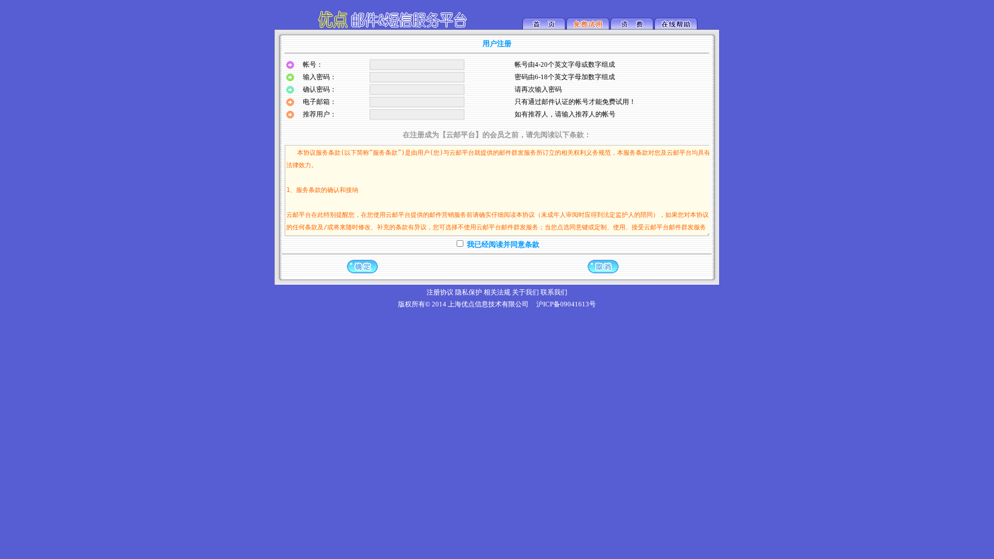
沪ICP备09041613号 (566, 304)
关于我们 (525, 292)
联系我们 (553, 292)
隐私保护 (468, 292)
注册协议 (440, 292)
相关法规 (497, 292)
